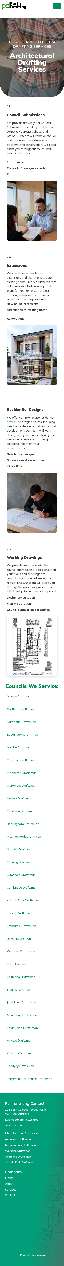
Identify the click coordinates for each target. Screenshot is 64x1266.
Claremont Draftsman (21, 785)
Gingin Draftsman (19, 938)
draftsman (14, 422)
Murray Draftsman (19, 696)
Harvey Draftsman (19, 798)
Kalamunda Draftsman (22, 1028)
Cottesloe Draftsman (21, 760)
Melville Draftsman (19, 747)
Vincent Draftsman (19, 1040)
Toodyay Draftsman (20, 1066)
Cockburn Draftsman (21, 811)
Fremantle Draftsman (21, 926)
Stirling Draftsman (19, 913)
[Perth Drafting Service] (14, 6)
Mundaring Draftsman (22, 1015)
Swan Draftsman (18, 989)
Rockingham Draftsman (23, 824)
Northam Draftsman (21, 709)
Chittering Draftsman (21, 977)
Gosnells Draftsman (20, 849)
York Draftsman (17, 964)
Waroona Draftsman (21, 951)
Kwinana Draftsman (20, 1053)
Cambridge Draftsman (22, 887)
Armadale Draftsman (21, 875)
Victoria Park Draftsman (23, 900)
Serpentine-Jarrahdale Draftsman (29, 1079)
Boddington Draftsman (22, 734)
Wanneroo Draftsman (22, 773)
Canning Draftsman (20, 862)
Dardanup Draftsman (21, 722)
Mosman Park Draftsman (24, 836)
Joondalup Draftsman (21, 1002)
